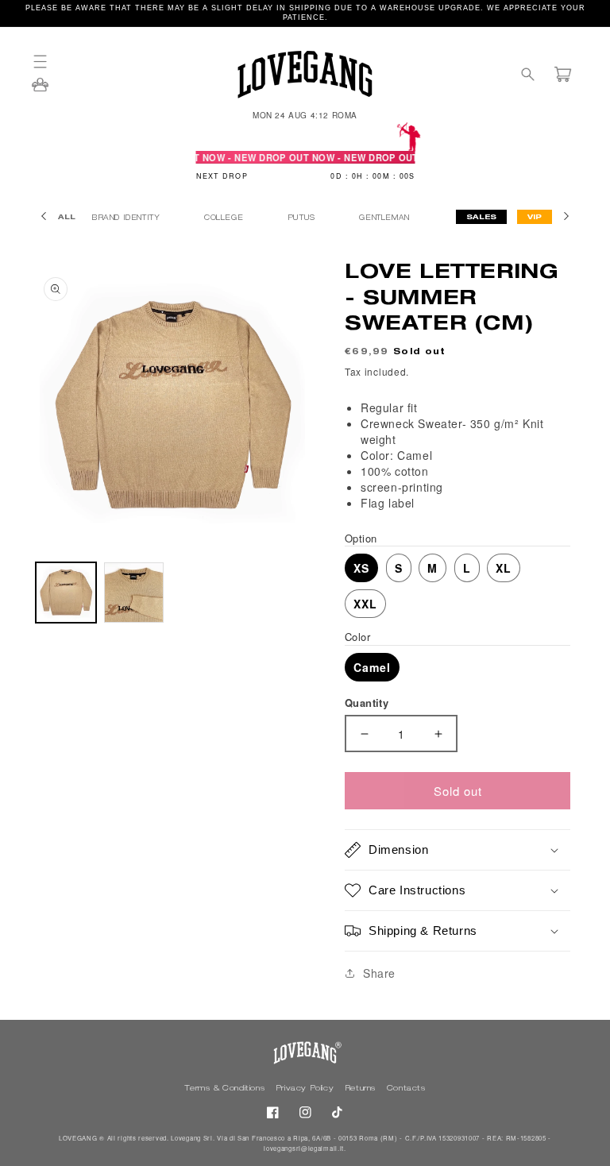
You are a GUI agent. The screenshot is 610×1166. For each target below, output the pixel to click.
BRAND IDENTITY (127, 218)
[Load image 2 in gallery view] (134, 592)
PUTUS (303, 218)
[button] (47, 61)
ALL (66, 218)
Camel (372, 667)
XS (361, 568)
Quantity (366, 702)
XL (504, 568)
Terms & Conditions (225, 1089)
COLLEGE (225, 218)
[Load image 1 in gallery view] (66, 592)
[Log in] (40, 90)
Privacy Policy (306, 1089)
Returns (362, 1089)
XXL (365, 604)
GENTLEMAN (385, 218)
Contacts (406, 1089)
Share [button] (379, 973)
